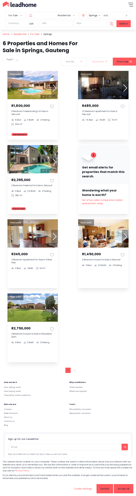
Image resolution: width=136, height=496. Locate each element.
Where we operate (78, 391)
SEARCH (123, 23)
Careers (8, 409)
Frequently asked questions (17, 395)
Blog (6, 425)
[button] (99, 15)
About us (8, 417)
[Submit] (125, 447)
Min (44, 23)
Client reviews (76, 387)
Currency (13, 23)
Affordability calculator (80, 409)
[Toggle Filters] (111, 23)
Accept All (123, 488)
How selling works (12, 387)
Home (6, 34)
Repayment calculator (80, 413)
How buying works (12, 391)
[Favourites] (52, 106)
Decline (105, 488)
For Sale (34, 34)
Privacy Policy (22, 470)
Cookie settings (83, 488)
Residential (20, 34)
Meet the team (11, 413)
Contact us (9, 421)
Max (79, 23)
